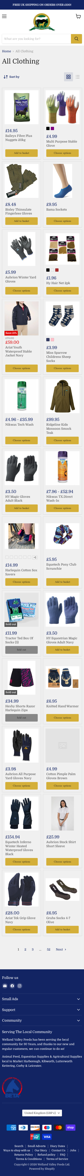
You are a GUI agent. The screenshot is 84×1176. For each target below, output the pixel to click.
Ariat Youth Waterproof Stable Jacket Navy (18, 351)
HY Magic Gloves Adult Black (17, 499)
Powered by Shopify (42, 1168)
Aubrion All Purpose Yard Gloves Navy (20, 776)
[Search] (76, 39)
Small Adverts (37, 1146)
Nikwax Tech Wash (19, 424)
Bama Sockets (56, 209)
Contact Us (58, 1150)
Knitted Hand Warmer (62, 706)
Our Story (41, 1150)
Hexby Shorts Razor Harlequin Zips (20, 708)
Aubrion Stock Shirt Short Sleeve (61, 844)
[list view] (77, 76)
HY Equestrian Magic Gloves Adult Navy (61, 640)
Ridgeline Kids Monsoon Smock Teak (58, 428)
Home (6, 51)
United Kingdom (40, 1113)
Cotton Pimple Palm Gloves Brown (61, 776)
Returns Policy (23, 1154)
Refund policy (46, 1154)
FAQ (62, 1154)
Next (60, 949)
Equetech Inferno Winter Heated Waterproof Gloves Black (19, 848)
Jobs (73, 1150)
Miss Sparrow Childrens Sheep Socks (58, 357)
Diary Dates (57, 1146)
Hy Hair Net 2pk (58, 283)
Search (18, 1146)
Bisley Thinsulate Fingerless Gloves (18, 211)
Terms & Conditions (29, 1158)
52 (48, 949)
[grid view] (68, 76)
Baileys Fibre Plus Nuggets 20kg (18, 138)
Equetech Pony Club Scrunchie (61, 566)
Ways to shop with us (16, 1150)
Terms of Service (57, 1158)
